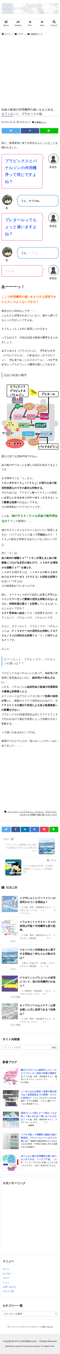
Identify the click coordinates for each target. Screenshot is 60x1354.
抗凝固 (33, 814)
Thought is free (47, 1346)
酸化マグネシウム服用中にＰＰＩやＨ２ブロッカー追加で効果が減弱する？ (39, 1072)
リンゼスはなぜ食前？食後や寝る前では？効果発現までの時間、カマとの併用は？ (39, 1094)
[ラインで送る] (49, 130)
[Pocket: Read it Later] (44, 829)
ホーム (7, 34)
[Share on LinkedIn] (25, 829)
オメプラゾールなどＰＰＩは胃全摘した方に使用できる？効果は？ (38, 1009)
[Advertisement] (30, 70)
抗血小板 (40, 814)
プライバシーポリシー (30, 1327)
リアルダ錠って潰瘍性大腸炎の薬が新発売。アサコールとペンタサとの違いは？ (39, 1137)
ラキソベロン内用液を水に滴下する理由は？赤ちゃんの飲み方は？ (38, 953)
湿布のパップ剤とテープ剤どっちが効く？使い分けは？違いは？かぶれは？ (39, 1116)
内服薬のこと (36, 34)
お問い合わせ (9, 1286)
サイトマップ (13, 1327)
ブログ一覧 (8, 1291)
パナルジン (39, 812)
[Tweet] (11, 130)
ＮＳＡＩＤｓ (51, 814)
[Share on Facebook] (30, 130)
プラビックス (50, 812)
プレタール (24, 814)
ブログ (20, 34)
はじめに (7, 1273)
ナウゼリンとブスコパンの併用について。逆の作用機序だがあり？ (38, 981)
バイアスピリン (26, 812)
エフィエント (13, 812)
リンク (6, 1282)
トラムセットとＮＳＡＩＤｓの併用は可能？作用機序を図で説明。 (38, 925)
